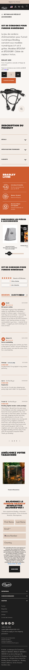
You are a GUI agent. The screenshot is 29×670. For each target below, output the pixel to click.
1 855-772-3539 (6, 627)
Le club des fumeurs (6, 617)
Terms (19, 563)
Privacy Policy (12, 563)
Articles (3, 614)
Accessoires (4, 611)
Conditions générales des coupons (10, 642)
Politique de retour (6, 639)
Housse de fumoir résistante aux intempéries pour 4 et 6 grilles (10, 248)
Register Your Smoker (14, 1)
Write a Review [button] (15, 281)
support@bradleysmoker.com (10, 629)
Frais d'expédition (6, 63)
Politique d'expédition (6, 641)
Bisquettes (4, 609)
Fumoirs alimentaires (13, 489)
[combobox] (6, 536)
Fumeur (3, 606)
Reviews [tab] (5, 295)
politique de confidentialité (8, 638)
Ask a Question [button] (15, 285)
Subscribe (14, 569)
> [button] (19, 441)
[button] (23, 7)
